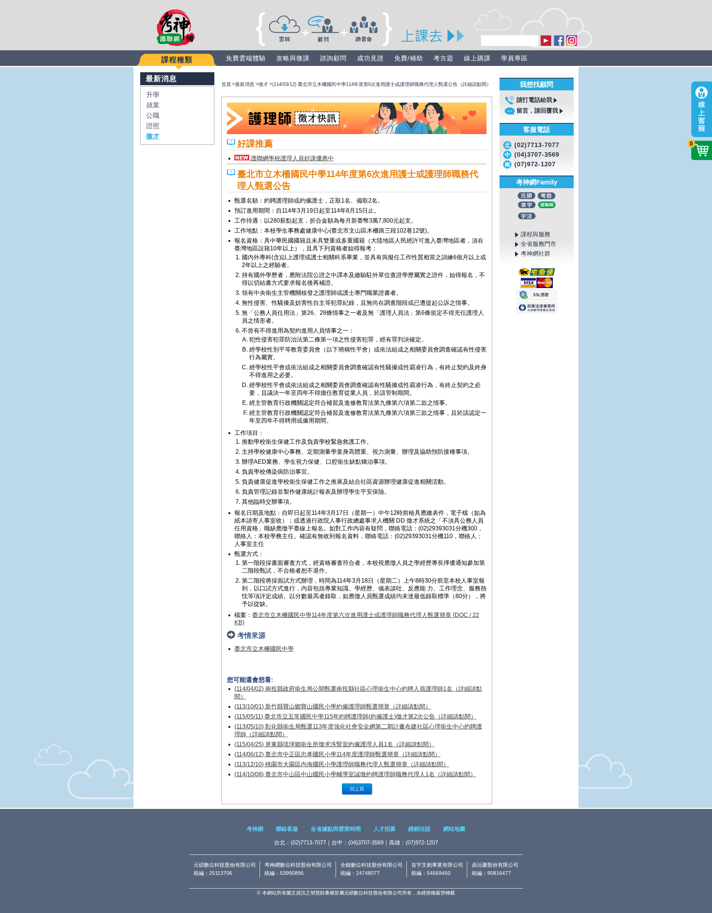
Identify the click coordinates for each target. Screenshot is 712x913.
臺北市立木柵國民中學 (264, 649)
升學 (152, 95)
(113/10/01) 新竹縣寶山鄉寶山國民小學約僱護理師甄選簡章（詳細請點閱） (332, 706)
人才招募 (384, 829)
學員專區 (514, 58)
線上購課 (477, 58)
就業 (152, 105)
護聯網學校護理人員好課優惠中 (291, 158)
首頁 (226, 84)
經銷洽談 (419, 829)
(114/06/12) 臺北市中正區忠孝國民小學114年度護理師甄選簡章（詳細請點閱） (337, 754)
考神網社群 (535, 253)
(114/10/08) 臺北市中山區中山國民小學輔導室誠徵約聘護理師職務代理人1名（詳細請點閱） (355, 774)
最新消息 (244, 84)
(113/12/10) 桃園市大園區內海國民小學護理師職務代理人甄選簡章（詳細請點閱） (341, 764)
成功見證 (370, 58)
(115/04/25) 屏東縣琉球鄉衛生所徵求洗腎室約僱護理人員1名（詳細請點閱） (334, 744)
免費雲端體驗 (246, 58)
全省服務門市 (538, 244)
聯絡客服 (287, 829)
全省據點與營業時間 (336, 829)
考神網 (255, 829)
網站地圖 (454, 829)
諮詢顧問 (333, 58)
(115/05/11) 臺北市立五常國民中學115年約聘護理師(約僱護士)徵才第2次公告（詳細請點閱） (355, 716)
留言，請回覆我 (537, 110)
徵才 (152, 136)
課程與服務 (535, 234)
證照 (152, 126)
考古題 (444, 58)
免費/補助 (408, 58)
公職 (152, 115)
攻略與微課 (293, 58)
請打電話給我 (534, 100)
